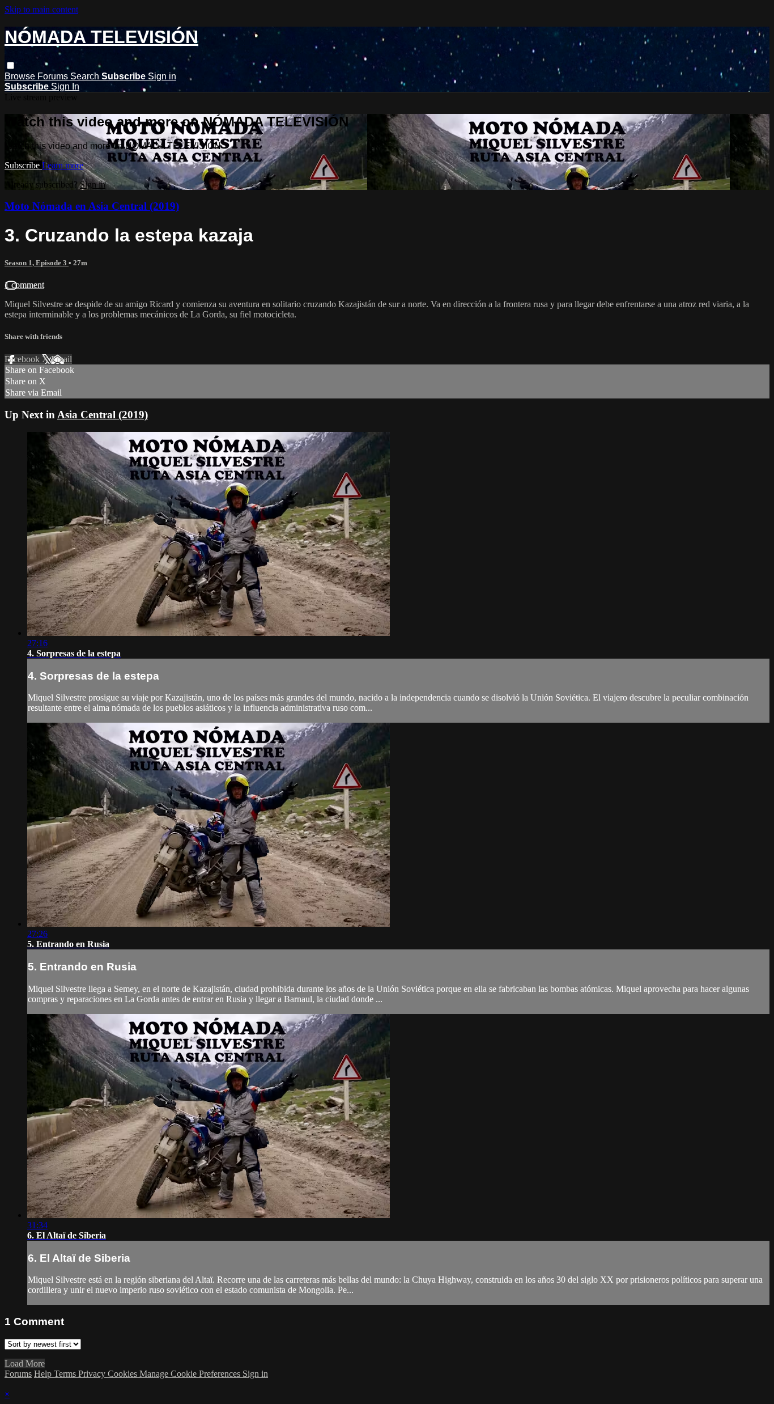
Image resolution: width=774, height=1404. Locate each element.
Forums (53, 76)
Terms (66, 1373)
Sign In (65, 86)
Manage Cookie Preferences (191, 1373)
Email (61, 359)
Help (44, 1373)
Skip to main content (41, 9)
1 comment (24, 285)
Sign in (162, 76)
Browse (21, 76)
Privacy (93, 1373)
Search (85, 76)
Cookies (123, 1373)
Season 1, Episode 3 (37, 262)
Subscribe (23, 165)
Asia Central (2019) (102, 415)
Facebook (23, 359)
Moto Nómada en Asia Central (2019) (92, 206)
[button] (10, 65)
